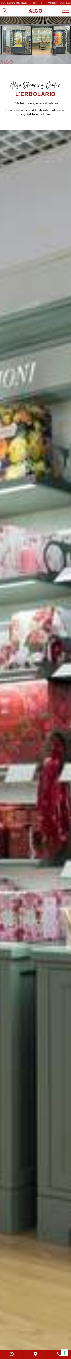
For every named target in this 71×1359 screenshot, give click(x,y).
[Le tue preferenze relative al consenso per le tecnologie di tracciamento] (64, 1352)
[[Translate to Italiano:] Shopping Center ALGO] (35, 11)
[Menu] (65, 10)
